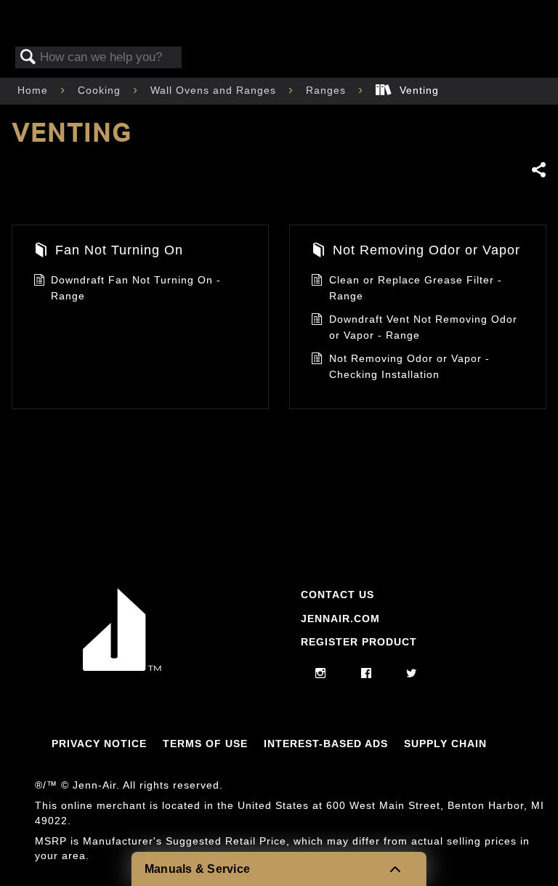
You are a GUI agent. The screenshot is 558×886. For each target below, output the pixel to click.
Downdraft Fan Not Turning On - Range (136, 288)
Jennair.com (340, 618)
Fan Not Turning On (119, 250)
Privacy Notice (99, 743)
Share (538, 169)
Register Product (359, 642)
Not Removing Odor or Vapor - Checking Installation (409, 366)
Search (28, 58)
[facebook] (366, 674)
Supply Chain (445, 743)
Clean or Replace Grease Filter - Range (415, 288)
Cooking (101, 90)
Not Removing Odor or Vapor (426, 250)
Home (34, 90)
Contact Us (337, 594)
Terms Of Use (205, 743)
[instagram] (320, 674)
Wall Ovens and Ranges (215, 90)
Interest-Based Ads (326, 743)
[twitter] (411, 674)
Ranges (327, 90)
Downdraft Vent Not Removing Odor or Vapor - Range (423, 327)
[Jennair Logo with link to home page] (122, 667)
